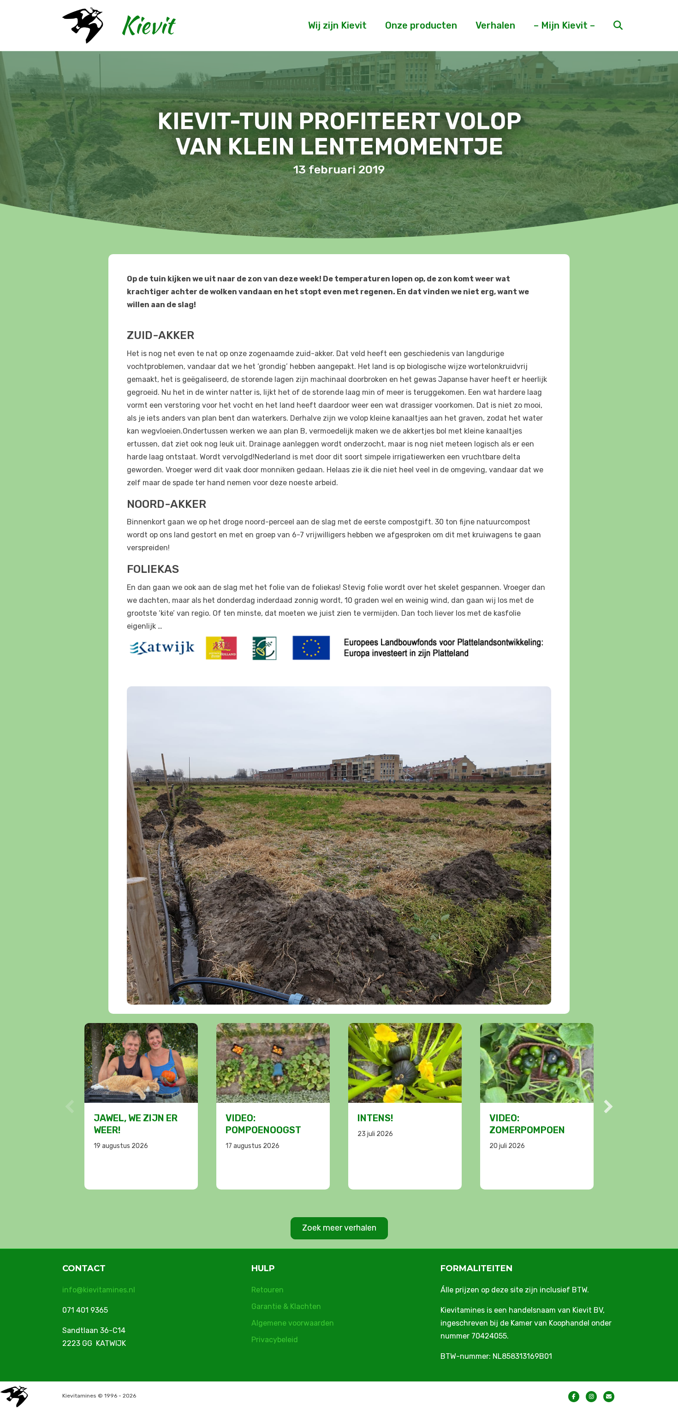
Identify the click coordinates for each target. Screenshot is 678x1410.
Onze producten (421, 25)
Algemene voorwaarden (292, 1323)
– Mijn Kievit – (564, 25)
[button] (69, 1106)
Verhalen (495, 25)
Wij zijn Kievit (337, 25)
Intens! (243, 1118)
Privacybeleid (274, 1339)
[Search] (610, 25)
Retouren (267, 1289)
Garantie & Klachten (286, 1306)
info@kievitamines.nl (98, 1289)
